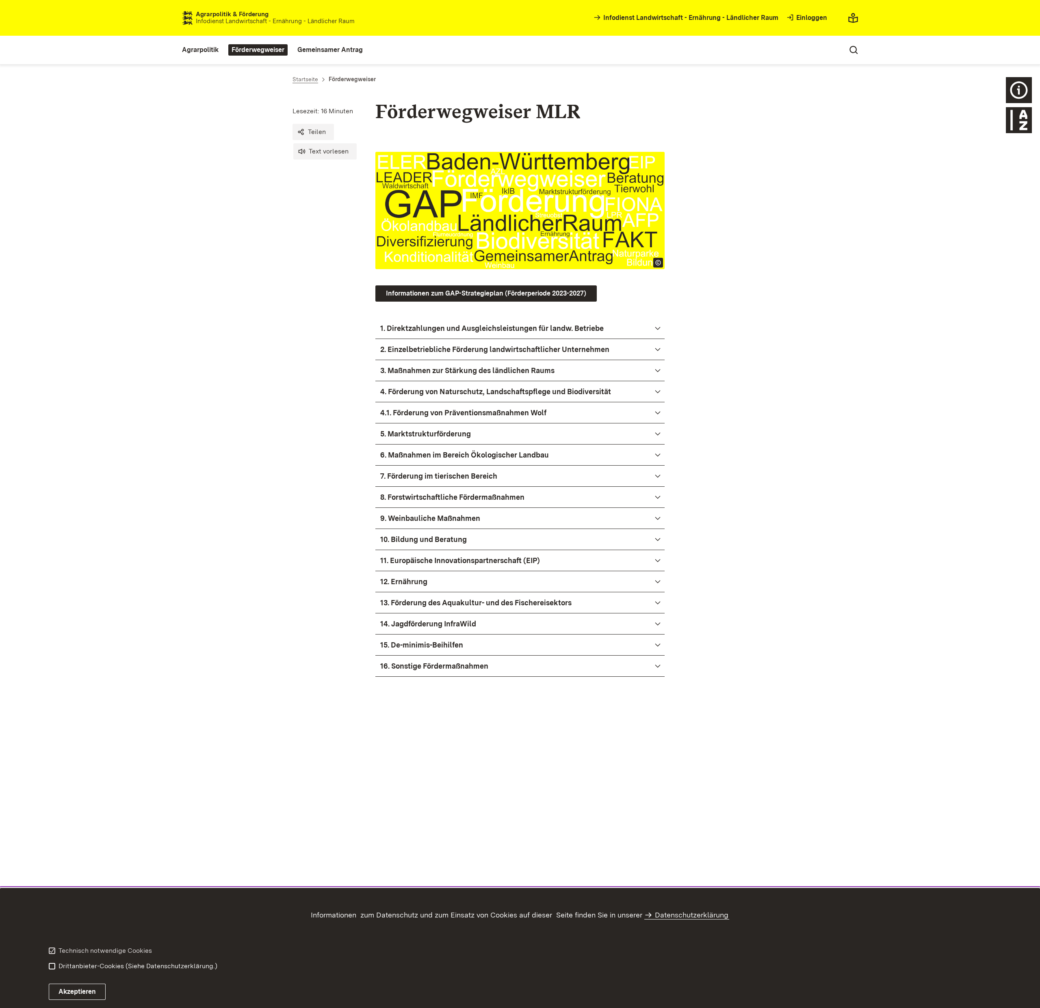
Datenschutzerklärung (691, 915)
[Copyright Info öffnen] (658, 263)
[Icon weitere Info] (1019, 90)
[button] (313, 132)
